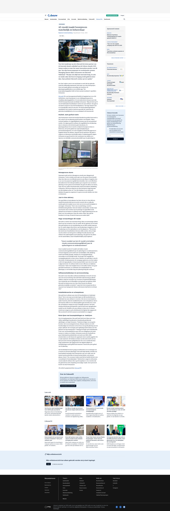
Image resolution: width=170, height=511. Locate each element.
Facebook (115, 480)
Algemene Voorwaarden (80, 507)
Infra (64, 488)
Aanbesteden (66, 480)
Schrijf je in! (115, 138)
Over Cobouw (48, 482)
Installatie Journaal (101, 492)
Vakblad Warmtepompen (102, 495)
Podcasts (81, 480)
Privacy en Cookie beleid (94, 507)
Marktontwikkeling (67, 492)
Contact (46, 487)
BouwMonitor (99, 485)
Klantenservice (48, 485)
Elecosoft (61, 96)
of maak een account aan (57, 464)
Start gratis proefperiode (112, 15)
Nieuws (65, 498)
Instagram (115, 488)
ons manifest (79, 505)
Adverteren (47, 492)
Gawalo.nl (98, 490)
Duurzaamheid (66, 485)
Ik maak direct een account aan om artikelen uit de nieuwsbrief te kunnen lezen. (116, 130)
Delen (62, 35)
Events (81, 490)
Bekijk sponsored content (117, 57)
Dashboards (65, 495)
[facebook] (117, 507)
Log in (48, 463)
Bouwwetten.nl (100, 488)
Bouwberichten (100, 480)
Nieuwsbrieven (50, 478)
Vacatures (47, 490)
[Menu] (46, 15)
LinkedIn (115, 483)
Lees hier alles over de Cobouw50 (68, 385)
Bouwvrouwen (83, 488)
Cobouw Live (82, 485)
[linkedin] (124, 507)
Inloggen (122, 15)
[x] (120, 507)
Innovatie (65, 490)
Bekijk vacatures (120, 106)
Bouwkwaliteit (66, 483)
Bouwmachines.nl (100, 483)
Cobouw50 (82, 483)
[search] (124, 19)
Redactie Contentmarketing (65, 32)
